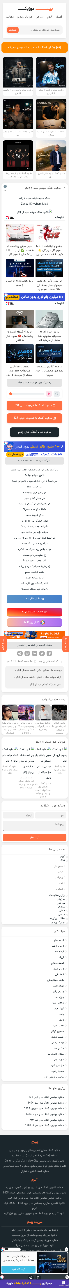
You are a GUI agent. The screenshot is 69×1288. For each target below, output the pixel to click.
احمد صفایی (57, 963)
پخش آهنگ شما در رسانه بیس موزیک (31, 47)
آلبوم (49, 17)
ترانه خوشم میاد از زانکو (49, 677)
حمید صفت (57, 1037)
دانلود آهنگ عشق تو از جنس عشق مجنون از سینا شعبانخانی (34, 1166)
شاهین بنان (58, 1003)
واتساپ (27, 653)
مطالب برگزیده (45, 661)
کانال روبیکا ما (31, 622)
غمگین (59, 889)
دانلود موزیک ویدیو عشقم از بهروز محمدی (34, 1235)
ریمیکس (59, 877)
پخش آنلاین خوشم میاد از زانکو (33, 670)
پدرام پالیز (58, 992)
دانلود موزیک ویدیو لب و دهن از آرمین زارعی (34, 1230)
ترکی (60, 872)
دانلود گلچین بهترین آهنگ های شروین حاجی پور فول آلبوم (35, 1213)
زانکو (61, 1020)
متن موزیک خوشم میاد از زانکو (45, 684)
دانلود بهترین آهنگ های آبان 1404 (45, 1097)
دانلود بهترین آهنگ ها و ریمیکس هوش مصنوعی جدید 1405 (34, 1193)
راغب (61, 1014)
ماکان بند (59, 1048)
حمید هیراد (58, 1026)
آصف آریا (59, 974)
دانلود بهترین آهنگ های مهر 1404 (46, 1103)
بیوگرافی (61, 907)
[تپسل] (6, 295)
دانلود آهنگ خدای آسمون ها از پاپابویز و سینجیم (34, 1150)
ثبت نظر (34, 837)
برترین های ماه (57, 895)
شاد (61, 883)
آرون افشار (58, 969)
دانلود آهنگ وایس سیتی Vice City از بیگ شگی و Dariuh (34, 1161)
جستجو (13, 30)
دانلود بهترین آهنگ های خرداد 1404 (44, 1126)
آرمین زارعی (58, 946)
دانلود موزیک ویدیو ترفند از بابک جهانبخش (34, 1240)
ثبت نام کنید (18, 1269)
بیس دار (58, 866)
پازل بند (59, 997)
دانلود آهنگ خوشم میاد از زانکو (43, 188)
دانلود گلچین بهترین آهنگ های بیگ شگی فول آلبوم (35, 1198)
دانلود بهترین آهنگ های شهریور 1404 (44, 1109)
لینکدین (34, 653)
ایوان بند (59, 952)
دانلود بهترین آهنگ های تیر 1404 (46, 1120)
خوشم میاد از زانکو (25, 677)
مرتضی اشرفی (56, 1065)
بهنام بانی (58, 986)
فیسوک (49, 653)
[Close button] (66, 1249)
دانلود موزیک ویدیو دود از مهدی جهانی (34, 1245)
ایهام (61, 957)
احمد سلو (59, 940)
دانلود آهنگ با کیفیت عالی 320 (33, 405)
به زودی (61, 899)
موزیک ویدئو (24, 17)
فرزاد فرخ (59, 1008)
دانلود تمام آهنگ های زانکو (34, 432)
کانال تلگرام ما (32, 599)
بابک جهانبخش (55, 980)
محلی (62, 911)
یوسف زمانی (57, 1043)
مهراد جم (59, 1060)
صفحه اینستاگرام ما (32, 612)
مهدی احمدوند (56, 1054)
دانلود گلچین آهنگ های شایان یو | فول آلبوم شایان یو (34, 1188)
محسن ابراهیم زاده (54, 1077)
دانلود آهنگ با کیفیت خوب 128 (32, 418)
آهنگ (59, 17)
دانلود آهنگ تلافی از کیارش (34, 1171)
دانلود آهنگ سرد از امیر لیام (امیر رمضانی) (34, 1156)
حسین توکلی (57, 1031)
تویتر (42, 653)
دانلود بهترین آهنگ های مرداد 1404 (45, 1114)
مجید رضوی (57, 1071)
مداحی (40, 17)
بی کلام (61, 903)
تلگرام (20, 653)
